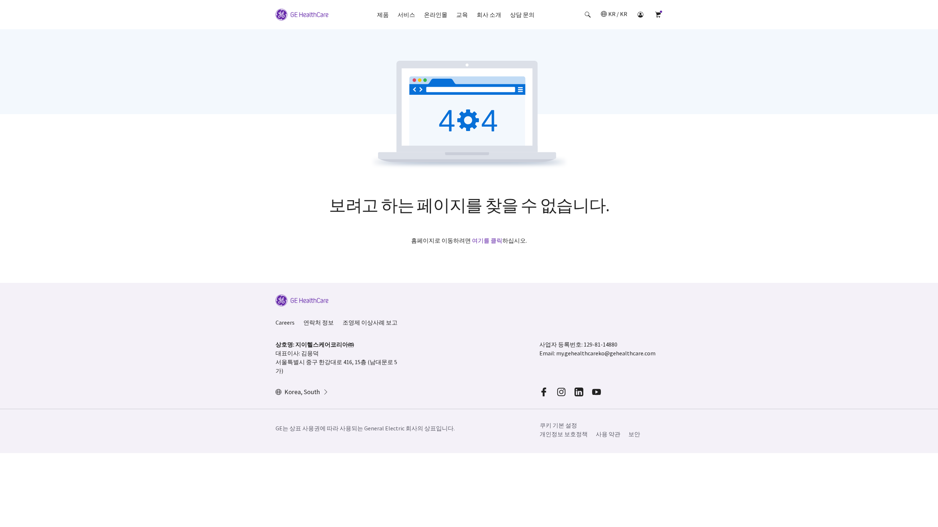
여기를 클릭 (487, 240)
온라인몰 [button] (435, 14)
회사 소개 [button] (489, 14)
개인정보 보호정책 (564, 434)
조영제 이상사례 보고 (370, 322)
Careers (285, 322)
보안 (634, 434)
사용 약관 (608, 434)
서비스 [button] (406, 14)
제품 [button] (383, 14)
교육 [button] (462, 14)
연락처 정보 (318, 322)
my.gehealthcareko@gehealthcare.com (606, 353)
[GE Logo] (302, 16)
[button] (587, 14)
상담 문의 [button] (522, 14)
